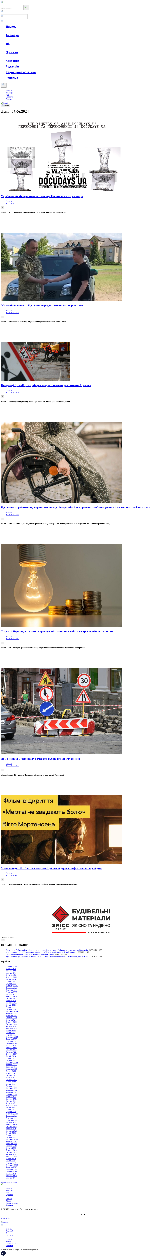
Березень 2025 (11, 1003)
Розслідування (27, 39)
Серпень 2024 (11, 1018)
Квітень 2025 (11, 1001)
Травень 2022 (11, 1075)
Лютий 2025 (11, 1005)
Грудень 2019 (11, 1137)
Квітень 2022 (11, 1078)
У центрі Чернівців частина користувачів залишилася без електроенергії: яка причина (57, 631)
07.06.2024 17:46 (12, 203)
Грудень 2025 (11, 984)
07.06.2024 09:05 (12, 875)
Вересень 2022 (11, 1067)
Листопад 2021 (12, 1088)
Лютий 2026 (11, 979)
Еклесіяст (119, 56)
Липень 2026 (11, 969)
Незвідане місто (16, 56)
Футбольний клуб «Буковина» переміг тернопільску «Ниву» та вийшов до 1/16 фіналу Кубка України (47, 956)
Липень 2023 (11, 1045)
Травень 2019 (11, 1152)
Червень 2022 (11, 1073)
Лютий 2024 (11, 1031)
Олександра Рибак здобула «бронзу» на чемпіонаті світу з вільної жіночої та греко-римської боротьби (47, 950)
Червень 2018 (11, 1176)
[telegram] (87, 1214)
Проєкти (12, 52)
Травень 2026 (11, 973)
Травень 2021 (11, 1101)
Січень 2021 (10, 1110)
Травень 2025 (11, 999)
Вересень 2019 (11, 1144)
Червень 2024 (11, 1022)
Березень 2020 (11, 1131)
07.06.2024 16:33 (12, 313)
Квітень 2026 (11, 975)
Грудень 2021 (11, 1086)
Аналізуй (12, 35)
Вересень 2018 (11, 1169)
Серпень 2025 (11, 992)
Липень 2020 (11, 1122)
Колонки (38, 39)
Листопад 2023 (12, 1037)
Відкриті (29, 56)
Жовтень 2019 (11, 1142)
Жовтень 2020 (11, 1116)
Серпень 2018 (11, 1171)
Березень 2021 (11, 1105)
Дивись (11, 26)
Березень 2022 (11, 1080)
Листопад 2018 (12, 1165)
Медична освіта (41, 56)
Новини (13, 31)
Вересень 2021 (11, 1092)
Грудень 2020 (11, 1112)
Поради (41, 48)
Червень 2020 (11, 1124)
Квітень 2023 (11, 1052)
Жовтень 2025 (11, 988)
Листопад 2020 (12, 1114)
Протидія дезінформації (73, 56)
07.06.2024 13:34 (12, 515)
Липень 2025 (11, 994)
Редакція (12, 66)
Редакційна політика (21, 72)
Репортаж (33, 31)
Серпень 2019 (11, 1146)
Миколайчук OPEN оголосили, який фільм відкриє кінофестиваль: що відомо (51, 868)
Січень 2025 (10, 1007)
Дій (8, 43)
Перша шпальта (12, 1203)
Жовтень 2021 (11, 1090)
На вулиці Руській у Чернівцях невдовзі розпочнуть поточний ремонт (46, 385)
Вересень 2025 (11, 990)
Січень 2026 (10, 981)
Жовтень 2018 (11, 1167)
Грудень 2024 (11, 1009)
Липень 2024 (11, 1020)
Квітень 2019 (11, 1154)
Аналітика (14, 39)
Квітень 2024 (11, 1026)
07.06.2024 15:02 (12, 392)
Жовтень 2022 (11, 1065)
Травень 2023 (11, 1050)
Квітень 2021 (11, 1103)
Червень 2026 (11, 971)
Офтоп (42, 31)
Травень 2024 (11, 1024)
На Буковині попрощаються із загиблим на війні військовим (30, 954)
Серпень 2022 (11, 1069)
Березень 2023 (11, 1054)
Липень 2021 (11, 1097)
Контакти (12, 60)
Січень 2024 (10, 1033)
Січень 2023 (10, 1058)
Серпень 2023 (11, 1043)
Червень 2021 (11, 1099)
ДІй (7, 95)
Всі (3, 940)
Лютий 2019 (11, 1159)
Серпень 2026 (11, 967)
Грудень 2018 (11, 1163)
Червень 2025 (11, 996)
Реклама (57, 48)
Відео (49, 31)
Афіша (13, 48)
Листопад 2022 (12, 1063)
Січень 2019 (10, 1161)
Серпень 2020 (11, 1120)
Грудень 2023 (11, 1035)
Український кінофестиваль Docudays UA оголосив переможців (42, 196)
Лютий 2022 (11, 1082)
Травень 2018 (11, 1178)
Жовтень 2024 (11, 1013)
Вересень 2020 (11, 1118)
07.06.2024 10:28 (12, 766)
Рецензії (21, 48)
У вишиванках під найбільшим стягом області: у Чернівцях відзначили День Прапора (40, 952)
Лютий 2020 (11, 1133)
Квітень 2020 (11, 1129)
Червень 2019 (11, 1150)
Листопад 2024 (12, 1011)
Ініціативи (31, 48)
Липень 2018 (11, 1174)
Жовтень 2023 (11, 1039)
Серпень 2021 (11, 1095)
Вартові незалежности (94, 56)
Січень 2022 (10, 1084)
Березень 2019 (11, 1156)
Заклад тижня (55, 56)
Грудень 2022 (11, 1060)
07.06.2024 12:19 (12, 639)
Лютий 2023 (11, 1056)
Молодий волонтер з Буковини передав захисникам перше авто (42, 305)
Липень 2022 (11, 1071)
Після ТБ (109, 56)
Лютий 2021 (11, 1107)
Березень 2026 (11, 977)
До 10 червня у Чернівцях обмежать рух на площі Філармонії (40, 758)
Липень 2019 (11, 1148)
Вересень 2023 (11, 1041)
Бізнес (48, 48)
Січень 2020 (10, 1135)
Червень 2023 (11, 1048)
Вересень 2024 (11, 1016)
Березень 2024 (11, 1028)
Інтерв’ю (23, 31)
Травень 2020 (11, 1127)
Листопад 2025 (12, 986)
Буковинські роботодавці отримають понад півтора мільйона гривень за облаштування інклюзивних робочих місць (76, 507)
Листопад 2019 (12, 1139)
